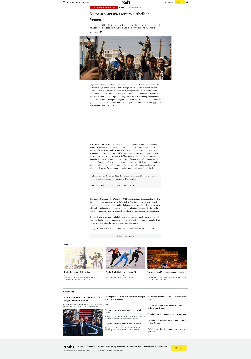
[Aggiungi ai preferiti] (101, 32)
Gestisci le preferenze (115, 346)
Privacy (101, 346)
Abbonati (179, 2)
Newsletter (70, 2)
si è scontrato (148, 87)
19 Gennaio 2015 (129, 185)
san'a (147, 229)
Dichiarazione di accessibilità (155, 346)
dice (154, 102)
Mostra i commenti (125, 236)
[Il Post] (125, 2)
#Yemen (126, 175)
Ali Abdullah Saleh (121, 229)
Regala (170, 2)
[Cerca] (83, 2)
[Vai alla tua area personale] (187, 2)
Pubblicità (91, 346)
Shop (165, 2)
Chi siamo (81, 346)
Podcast (78, 2)
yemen (153, 229)
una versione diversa (147, 150)
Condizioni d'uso (134, 346)
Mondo (122, 7)
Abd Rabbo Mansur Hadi (104, 229)
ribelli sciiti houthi (137, 229)
